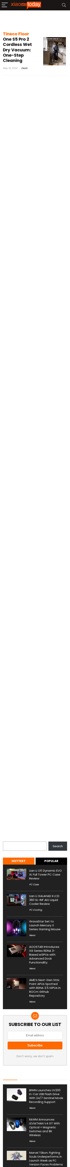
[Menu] (4, 5)
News (32, 935)
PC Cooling (35, 909)
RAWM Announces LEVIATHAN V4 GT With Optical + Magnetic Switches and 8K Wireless (44, 1127)
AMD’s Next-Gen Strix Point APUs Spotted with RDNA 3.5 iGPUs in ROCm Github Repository (45, 988)
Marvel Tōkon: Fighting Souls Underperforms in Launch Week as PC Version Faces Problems (46, 1158)
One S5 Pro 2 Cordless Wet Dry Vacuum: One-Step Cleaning (17, 47)
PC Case (34, 884)
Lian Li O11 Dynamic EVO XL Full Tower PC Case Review (45, 874)
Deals (24, 68)
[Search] (64, 5)
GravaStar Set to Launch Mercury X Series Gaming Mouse (44, 925)
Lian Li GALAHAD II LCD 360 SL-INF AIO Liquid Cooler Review (44, 900)
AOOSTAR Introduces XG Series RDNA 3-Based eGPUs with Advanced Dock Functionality (44, 954)
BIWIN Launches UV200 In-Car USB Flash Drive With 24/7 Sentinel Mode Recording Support (46, 1096)
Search (8, 839)
